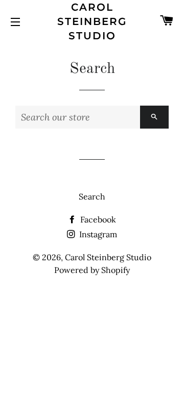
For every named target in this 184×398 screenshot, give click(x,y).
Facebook (97, 219)
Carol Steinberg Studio (92, 21)
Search (92, 196)
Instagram (97, 234)
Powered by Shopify (92, 270)
